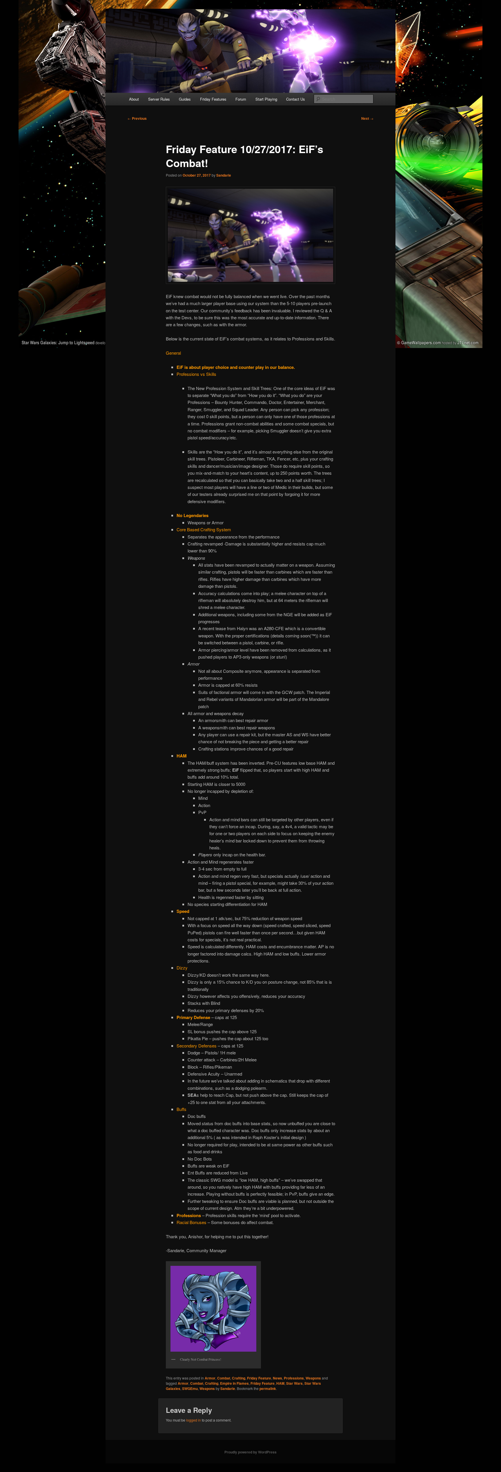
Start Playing (266, 99)
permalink (267, 1388)
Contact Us (295, 99)
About (134, 99)
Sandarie (223, 175)
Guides (185, 99)
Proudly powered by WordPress (250, 1452)
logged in (193, 1419)
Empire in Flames (234, 1383)
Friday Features (213, 99)
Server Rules (159, 99)
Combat (223, 1378)
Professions (294, 1378)
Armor (210, 1378)
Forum (240, 99)
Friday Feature (259, 1378)
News (277, 1378)
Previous (137, 118)
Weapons (313, 1378)
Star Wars (294, 1383)
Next (367, 118)
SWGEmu (190, 1388)
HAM (280, 1383)
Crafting (238, 1378)
